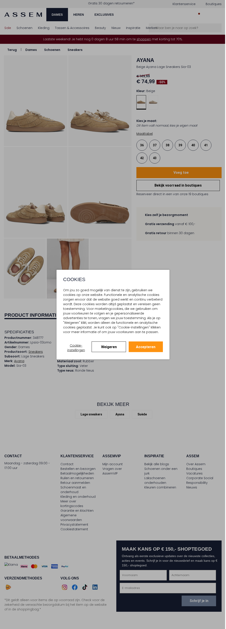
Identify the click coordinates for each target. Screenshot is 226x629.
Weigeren (107, 349)
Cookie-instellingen (75, 350)
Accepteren (143, 349)
